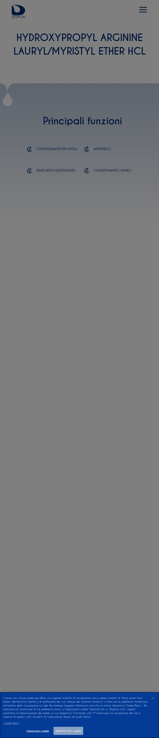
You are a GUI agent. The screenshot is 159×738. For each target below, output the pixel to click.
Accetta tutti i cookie (68, 730)
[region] (79, 715)
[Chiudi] (153, 698)
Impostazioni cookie (38, 730)
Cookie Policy (11, 723)
